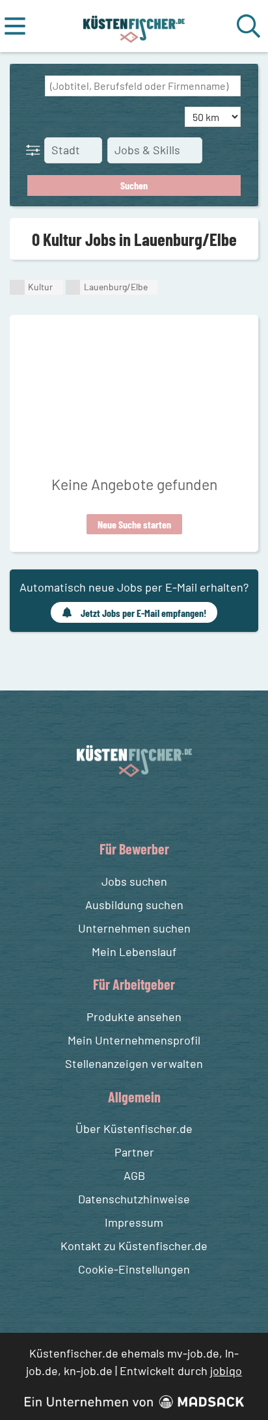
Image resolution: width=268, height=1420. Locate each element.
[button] (35, 149)
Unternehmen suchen (134, 928)
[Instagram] (148, 807)
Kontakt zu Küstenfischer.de (134, 1245)
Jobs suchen (134, 881)
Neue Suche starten (134, 524)
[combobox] (143, 85)
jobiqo (226, 1370)
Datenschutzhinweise (134, 1199)
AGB (134, 1175)
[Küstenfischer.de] (134, 26)
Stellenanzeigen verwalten (134, 1063)
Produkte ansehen (134, 1016)
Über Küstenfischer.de (134, 1128)
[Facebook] (124, 807)
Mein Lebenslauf (134, 951)
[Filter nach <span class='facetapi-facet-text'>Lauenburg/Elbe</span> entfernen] (73, 287)
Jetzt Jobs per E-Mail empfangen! (143, 613)
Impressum (134, 1222)
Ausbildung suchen (134, 904)
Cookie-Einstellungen (134, 1269)
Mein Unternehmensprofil (134, 1040)
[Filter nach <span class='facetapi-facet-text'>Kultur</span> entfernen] (17, 287)
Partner (134, 1152)
